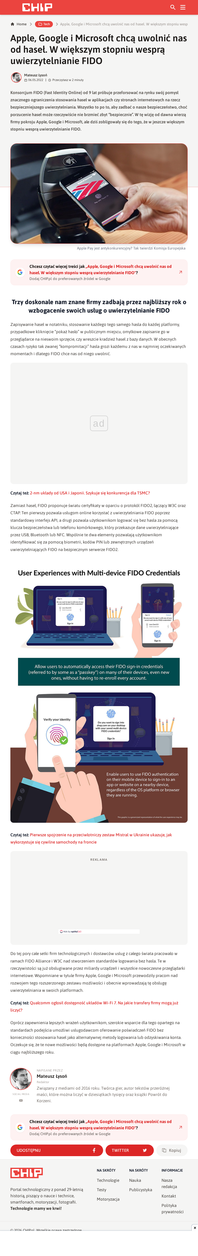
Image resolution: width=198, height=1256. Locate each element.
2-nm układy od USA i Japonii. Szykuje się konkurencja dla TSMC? (90, 493)
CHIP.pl (29, 1230)
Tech (46, 24)
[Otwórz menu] (183, 7)
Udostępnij (29, 1150)
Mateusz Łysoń (35, 75)
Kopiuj (175, 1150)
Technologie (108, 1180)
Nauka (135, 1180)
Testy (101, 1189)
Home (22, 24)
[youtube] (21, 1100)
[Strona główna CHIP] (37, 7)
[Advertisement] (99, 895)
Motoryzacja (108, 1199)
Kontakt (169, 1196)
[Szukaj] (173, 7)
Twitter (120, 1150)
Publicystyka (140, 1189)
